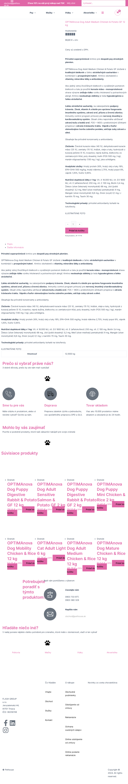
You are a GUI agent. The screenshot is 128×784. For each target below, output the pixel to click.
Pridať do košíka (76, 230)
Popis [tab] (9, 244)
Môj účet (71, 3)
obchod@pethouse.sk (75, 616)
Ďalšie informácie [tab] (15, 247)
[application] (34, 13)
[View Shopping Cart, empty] (117, 12)
